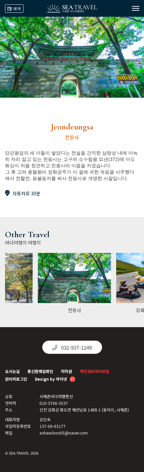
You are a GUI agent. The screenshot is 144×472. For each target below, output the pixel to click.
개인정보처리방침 (94, 371)
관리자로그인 (16, 379)
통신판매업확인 (40, 371)
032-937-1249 (76, 347)
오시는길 (12, 371)
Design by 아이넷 (51, 379)
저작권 (66, 371)
